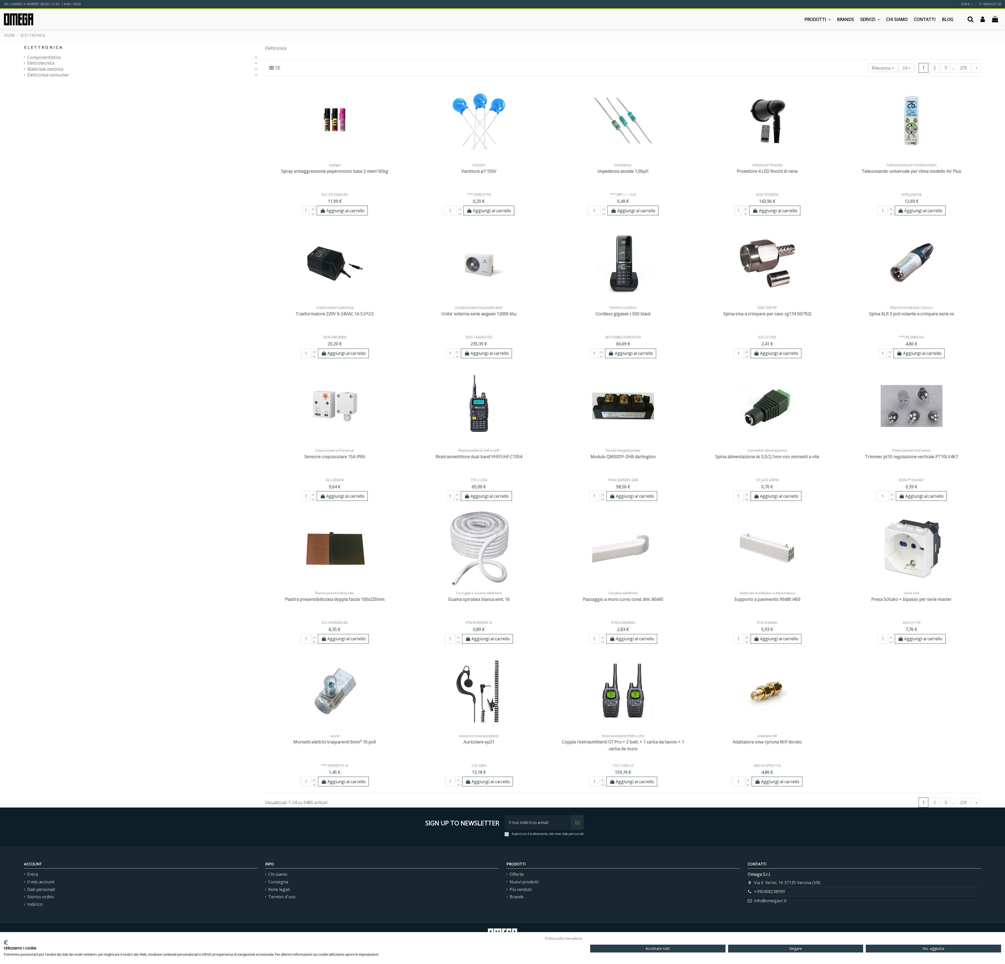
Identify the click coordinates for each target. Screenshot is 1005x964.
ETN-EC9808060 (623, 622)
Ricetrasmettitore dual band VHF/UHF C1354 (479, 456)
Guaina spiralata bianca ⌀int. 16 (479, 599)
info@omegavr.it (770, 901)
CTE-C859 (479, 765)
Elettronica (43, 47)
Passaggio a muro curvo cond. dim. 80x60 (623, 599)
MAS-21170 (911, 622)
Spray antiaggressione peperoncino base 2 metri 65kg (334, 171)
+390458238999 (769, 891)
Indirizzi (35, 904)
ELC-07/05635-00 (334, 622)
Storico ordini (40, 897)
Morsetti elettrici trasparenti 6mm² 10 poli (334, 742)
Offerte (517, 874)
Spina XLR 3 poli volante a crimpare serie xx (911, 314)
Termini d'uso (281, 897)
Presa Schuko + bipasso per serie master (911, 599)
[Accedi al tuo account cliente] (983, 19)
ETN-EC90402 (767, 622)
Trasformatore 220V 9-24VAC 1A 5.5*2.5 (334, 314)
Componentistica (43, 57)
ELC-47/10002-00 (334, 194)
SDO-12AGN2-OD (479, 337)
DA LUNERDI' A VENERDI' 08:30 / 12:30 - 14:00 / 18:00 (42, 4)
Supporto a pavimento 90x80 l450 (767, 599)
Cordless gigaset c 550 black (623, 314)
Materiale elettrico (45, 69)
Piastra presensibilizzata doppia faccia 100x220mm (334, 599)
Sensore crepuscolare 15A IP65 (334, 456)
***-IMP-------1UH (623, 194)
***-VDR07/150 (479, 194)
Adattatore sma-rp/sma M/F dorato (767, 742)
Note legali (279, 889)
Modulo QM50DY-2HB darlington (623, 456)
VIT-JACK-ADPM (767, 480)
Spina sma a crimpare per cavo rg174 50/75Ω (767, 314)
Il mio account (40, 882)
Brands (517, 897)
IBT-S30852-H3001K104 (623, 337)
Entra (32, 874)
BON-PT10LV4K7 (911, 480)
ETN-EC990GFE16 (479, 622)
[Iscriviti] (577, 822)
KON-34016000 (334, 337)
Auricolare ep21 (479, 742)
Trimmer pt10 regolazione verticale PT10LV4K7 (911, 456)
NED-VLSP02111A (767, 765)
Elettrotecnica (40, 63)
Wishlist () (991, 4)
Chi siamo (277, 874)
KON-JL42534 (911, 194)
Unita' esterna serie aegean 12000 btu (478, 314)
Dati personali (41, 889)
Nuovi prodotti (524, 882)
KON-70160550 (767, 194)
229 (963, 68)
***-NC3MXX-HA (911, 337)
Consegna (278, 882)
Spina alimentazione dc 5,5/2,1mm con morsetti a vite (767, 456)
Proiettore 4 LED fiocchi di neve (767, 171)
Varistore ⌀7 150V (478, 171)
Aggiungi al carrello (345, 211)
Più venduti (521, 889)
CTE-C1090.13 (623, 765)
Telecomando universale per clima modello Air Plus (911, 171)
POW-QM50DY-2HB (623, 480)
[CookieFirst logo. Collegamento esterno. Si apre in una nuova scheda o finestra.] (6, 942)
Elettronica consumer (48, 75)
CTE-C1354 (479, 480)
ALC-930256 (335, 480)
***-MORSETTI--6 (334, 765)
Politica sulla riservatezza (563, 938)
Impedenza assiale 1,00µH (623, 171)
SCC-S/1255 (767, 337)
